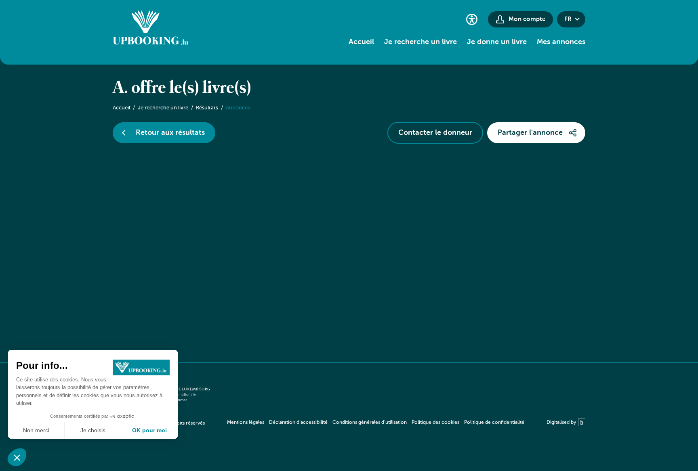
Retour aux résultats (170, 132)
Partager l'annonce (530, 132)
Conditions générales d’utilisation (369, 422)
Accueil (361, 42)
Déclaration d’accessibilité (298, 422)
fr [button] (568, 19)
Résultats (207, 108)
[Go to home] (150, 28)
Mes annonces (561, 42)
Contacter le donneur (435, 132)
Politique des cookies (435, 422)
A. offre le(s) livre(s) (182, 88)
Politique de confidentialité (494, 422)
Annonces (238, 108)
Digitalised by (561, 422)
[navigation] (375, 422)
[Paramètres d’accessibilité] (472, 19)
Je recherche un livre (420, 42)
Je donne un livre (497, 42)
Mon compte (527, 19)
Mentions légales (245, 422)
